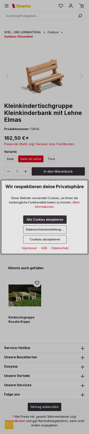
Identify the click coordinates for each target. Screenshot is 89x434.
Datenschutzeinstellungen (45, 229)
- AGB (43, 248)
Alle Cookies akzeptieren (45, 219)
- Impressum (29, 248)
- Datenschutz (59, 248)
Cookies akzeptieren (45, 239)
